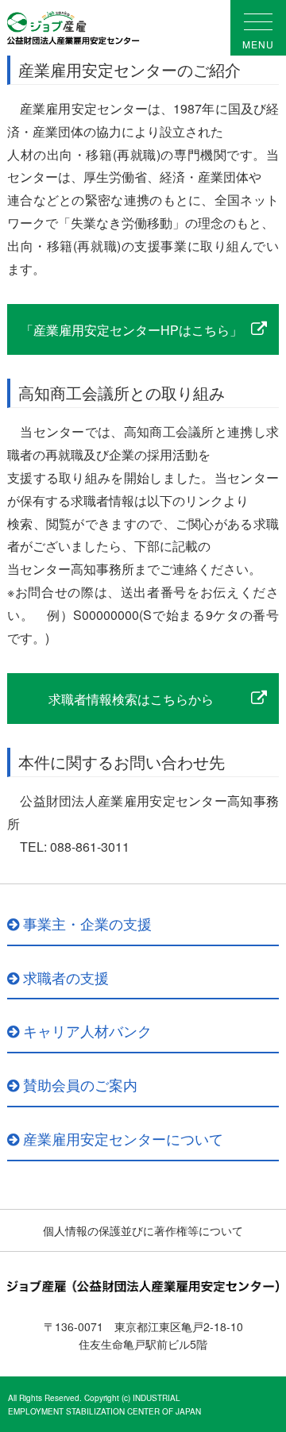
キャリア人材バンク (87, 1030)
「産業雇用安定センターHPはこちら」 (131, 330)
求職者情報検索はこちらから (131, 699)
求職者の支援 (66, 977)
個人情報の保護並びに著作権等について (143, 1230)
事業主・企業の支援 (87, 923)
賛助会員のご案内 (80, 1084)
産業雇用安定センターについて (123, 1138)
